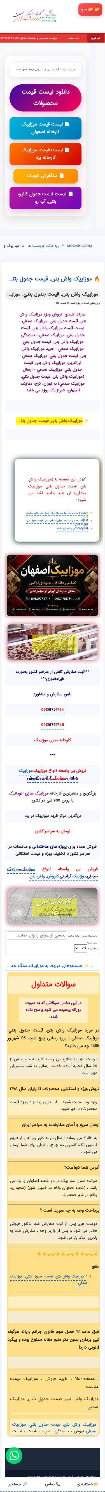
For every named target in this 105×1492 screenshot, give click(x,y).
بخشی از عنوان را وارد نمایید (81, 936)
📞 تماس (52, 1484)
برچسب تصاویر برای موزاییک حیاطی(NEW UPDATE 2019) (63, 38)
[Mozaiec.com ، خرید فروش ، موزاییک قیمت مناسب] (52, 585)
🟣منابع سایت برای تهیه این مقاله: (72, 528)
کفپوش (33, 778)
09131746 (52, 724)
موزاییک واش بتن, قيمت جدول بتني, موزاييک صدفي (54, 1428)
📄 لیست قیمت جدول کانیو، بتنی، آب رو (45, 198)
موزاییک (40, 770)
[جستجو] (95, 942)
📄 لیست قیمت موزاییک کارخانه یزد (46, 154)
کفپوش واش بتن (44, 876)
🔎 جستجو (17, 1484)
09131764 (52, 709)
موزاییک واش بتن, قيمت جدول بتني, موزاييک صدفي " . (48, 1279)
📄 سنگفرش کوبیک (45, 176)
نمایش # (92, 949)
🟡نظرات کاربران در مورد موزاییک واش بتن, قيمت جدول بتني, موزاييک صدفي (57, 515)
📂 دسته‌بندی (88, 1484)
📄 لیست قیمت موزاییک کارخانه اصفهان (46, 128)
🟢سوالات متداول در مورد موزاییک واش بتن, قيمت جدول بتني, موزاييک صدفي (57, 522)
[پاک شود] (89, 942)
